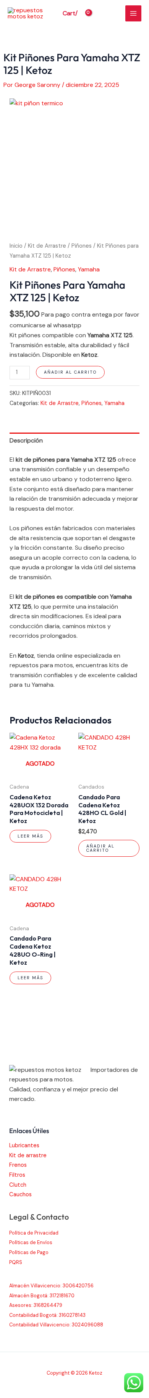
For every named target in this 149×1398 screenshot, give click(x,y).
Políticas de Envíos (30, 1242)
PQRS (15, 1262)
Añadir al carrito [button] (100, 848)
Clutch (17, 1185)
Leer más (30, 836)
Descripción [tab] (26, 440)
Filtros (17, 1175)
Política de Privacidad (33, 1233)
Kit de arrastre (28, 1155)
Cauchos (20, 1194)
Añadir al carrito (70, 372)
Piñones (81, 246)
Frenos (18, 1165)
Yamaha (89, 269)
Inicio (16, 246)
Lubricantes (24, 1145)
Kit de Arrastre (47, 246)
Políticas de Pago (29, 1252)
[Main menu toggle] (133, 13)
